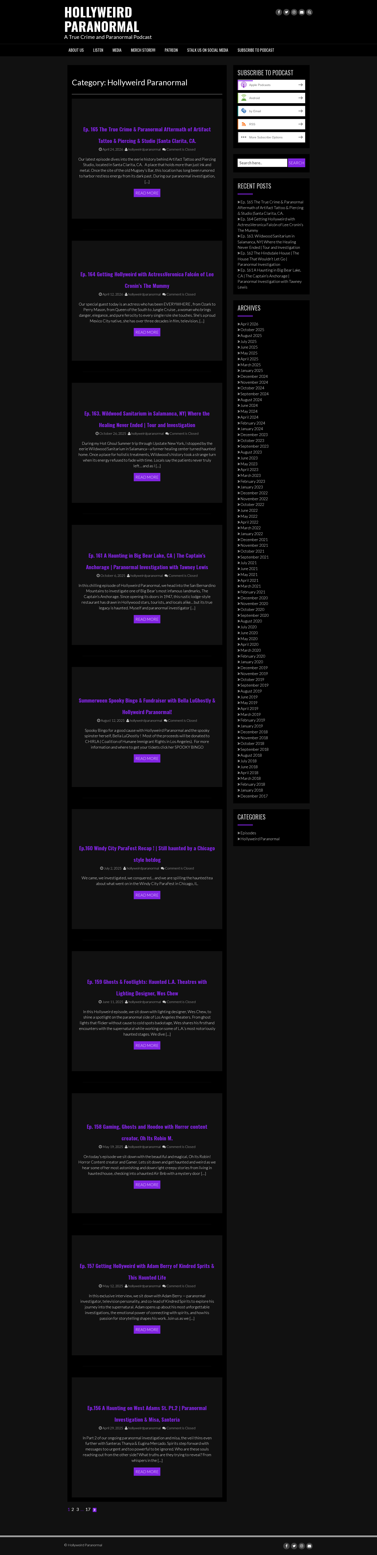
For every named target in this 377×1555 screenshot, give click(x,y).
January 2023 (251, 487)
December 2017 (254, 796)
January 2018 (251, 790)
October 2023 (252, 440)
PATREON (171, 50)
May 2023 (248, 463)
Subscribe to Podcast (256, 50)
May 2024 (248, 411)
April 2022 (249, 522)
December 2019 (254, 667)
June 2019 (249, 696)
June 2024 (249, 405)
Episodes (248, 832)
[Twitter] (286, 12)
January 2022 (251, 533)
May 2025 (248, 353)
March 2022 (250, 527)
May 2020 (248, 638)
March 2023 (250, 475)
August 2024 (251, 399)
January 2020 (251, 661)
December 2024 (254, 376)
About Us (76, 50)
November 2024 (254, 382)
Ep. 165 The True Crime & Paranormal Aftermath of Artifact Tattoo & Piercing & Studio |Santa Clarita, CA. (270, 207)
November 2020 (254, 603)
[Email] (301, 12)
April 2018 (249, 772)
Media (117, 50)
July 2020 (248, 626)
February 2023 (252, 481)
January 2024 (251, 428)
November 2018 (254, 737)
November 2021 (254, 545)
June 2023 (249, 457)
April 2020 (249, 644)
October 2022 (252, 504)
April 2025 (249, 358)
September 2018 (254, 749)
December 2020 (254, 597)
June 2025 (249, 347)
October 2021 (252, 551)
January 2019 (251, 725)
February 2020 (252, 656)
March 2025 (250, 364)
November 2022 (254, 498)
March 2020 (250, 650)
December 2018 (254, 731)
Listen (98, 50)
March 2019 (250, 714)
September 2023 (254, 446)
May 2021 (248, 574)
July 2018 (248, 760)
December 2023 (254, 434)
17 (88, 1509)
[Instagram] (294, 12)
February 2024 (252, 423)
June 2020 (249, 632)
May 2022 (248, 516)
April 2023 (249, 469)
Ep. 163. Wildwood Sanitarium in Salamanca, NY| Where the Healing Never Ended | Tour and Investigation (269, 242)
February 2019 (252, 720)
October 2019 (252, 679)
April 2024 (249, 417)
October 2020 (252, 609)
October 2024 (252, 387)
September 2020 (254, 615)
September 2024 (254, 393)
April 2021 (249, 580)
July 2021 (248, 562)
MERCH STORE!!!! (143, 50)
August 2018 (251, 755)
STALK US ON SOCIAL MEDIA (207, 50)
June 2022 (249, 510)
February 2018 (252, 784)
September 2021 (254, 557)
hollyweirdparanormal (144, 149)
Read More (147, 193)
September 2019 (254, 685)
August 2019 (251, 691)
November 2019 (254, 673)
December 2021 (254, 539)
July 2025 (248, 341)
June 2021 (249, 568)
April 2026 (249, 323)
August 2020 (251, 621)
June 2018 (249, 766)
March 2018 (250, 778)
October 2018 (252, 743)
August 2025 (251, 335)
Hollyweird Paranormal (101, 19)
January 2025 (251, 370)
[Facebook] (279, 12)
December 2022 (254, 492)
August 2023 (251, 452)
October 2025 (252, 329)
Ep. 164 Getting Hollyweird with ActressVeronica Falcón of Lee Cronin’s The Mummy (270, 224)
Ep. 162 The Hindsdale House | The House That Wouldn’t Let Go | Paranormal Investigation (268, 259)
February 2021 (252, 591)
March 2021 (250, 586)
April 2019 (249, 708)
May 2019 (248, 702)
